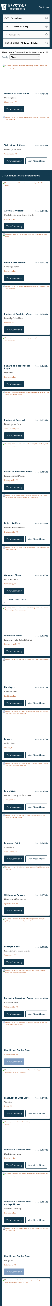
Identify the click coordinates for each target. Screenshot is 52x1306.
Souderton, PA (10, 955)
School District (11, 43)
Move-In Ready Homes (16, 599)
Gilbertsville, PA (11, 1006)
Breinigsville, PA (11, 480)
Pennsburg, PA (10, 583)
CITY (6, 35)
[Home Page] (13, 7)
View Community (14, 108)
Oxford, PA (9, 747)
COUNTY (7, 26)
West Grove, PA (10, 851)
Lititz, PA (8, 1106)
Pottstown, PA (10, 1264)
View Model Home (36, 160)
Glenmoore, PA (10, 102)
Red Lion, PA (10, 695)
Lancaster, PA (10, 219)
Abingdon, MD (10, 799)
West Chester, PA (11, 428)
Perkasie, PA (9, 322)
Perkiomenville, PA (12, 644)
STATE (6, 18)
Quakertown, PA (11, 903)
